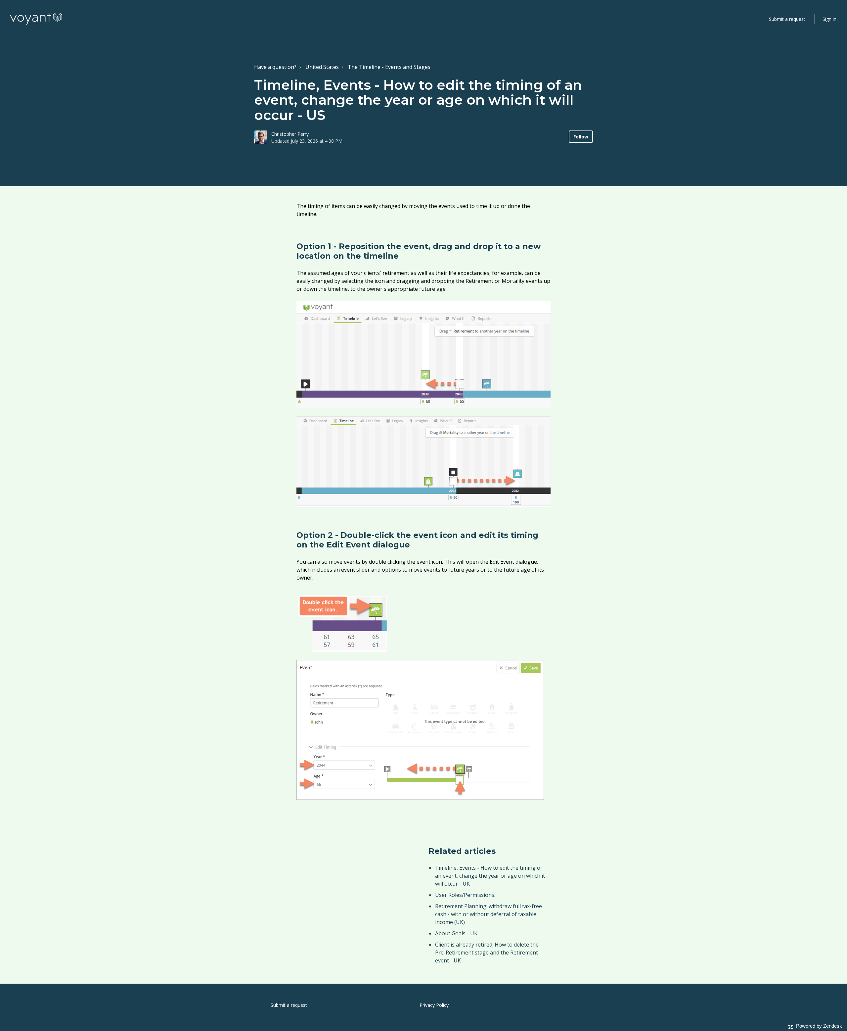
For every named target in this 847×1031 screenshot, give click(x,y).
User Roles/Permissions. (465, 895)
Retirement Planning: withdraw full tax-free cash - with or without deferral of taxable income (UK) (488, 914)
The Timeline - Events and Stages (389, 67)
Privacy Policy (434, 1005)
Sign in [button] (829, 19)
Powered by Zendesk (819, 1026)
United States (322, 67)
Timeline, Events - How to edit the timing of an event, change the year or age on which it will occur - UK (490, 875)
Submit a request (787, 19)
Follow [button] (580, 136)
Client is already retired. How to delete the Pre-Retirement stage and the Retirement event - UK (487, 952)
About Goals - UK (456, 933)
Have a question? (275, 67)
